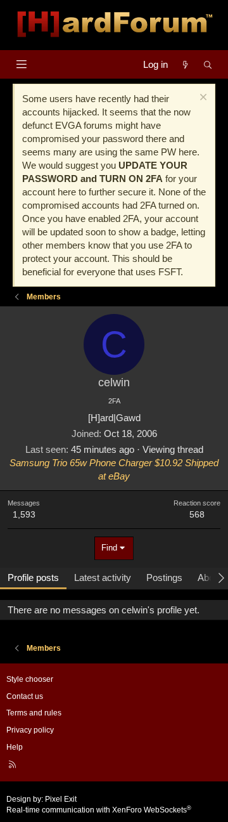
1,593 (24, 514)
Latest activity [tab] (102, 577)
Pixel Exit (61, 799)
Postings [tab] (164, 577)
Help (14, 747)
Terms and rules (33, 712)
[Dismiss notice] (201, 98)
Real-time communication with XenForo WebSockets (98, 810)
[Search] (208, 64)
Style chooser (29, 679)
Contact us (24, 696)
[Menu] (21, 64)
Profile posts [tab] (33, 577)
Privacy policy (30, 730)
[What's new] (185, 64)
